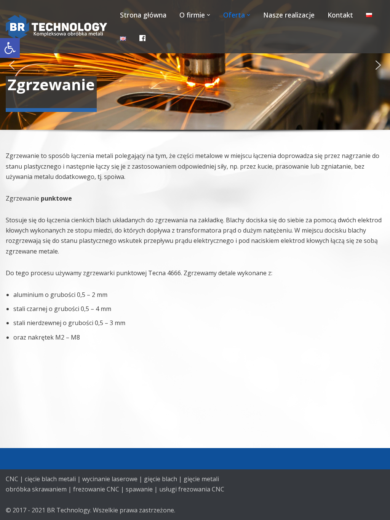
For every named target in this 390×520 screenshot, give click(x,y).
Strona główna (143, 14)
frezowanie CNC (96, 489)
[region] (195, 75)
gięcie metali (201, 479)
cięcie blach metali (50, 479)
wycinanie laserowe (109, 479)
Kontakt (340, 14)
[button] (10, 48)
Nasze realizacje (289, 14)
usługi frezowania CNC (191, 489)
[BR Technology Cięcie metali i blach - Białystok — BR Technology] (56, 26)
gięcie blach (160, 479)
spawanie (139, 489)
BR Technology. (69, 510)
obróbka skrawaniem (36, 489)
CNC (12, 479)
